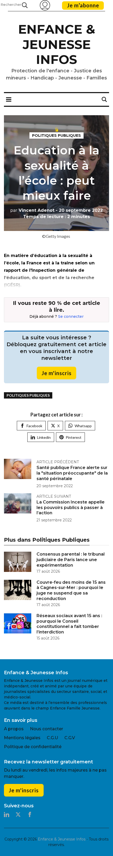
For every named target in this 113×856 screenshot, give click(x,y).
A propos (14, 728)
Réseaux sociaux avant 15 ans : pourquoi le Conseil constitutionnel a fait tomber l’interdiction (69, 624)
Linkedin (44, 437)
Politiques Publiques (56, 135)
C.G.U (52, 737)
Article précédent (58, 462)
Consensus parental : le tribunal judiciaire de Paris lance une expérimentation (71, 560)
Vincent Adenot (32, 210)
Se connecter (71, 316)
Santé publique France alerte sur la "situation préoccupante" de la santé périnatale (72, 473)
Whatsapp (83, 426)
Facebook (34, 426)
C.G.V (69, 737)
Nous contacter (46, 728)
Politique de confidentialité (32, 746)
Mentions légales (22, 737)
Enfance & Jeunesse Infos (56, 44)
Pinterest (73, 437)
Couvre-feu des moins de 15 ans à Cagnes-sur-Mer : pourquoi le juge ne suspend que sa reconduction (71, 590)
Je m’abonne (83, 5)
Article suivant (54, 496)
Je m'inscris (56, 373)
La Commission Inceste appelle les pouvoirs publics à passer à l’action (71, 508)
